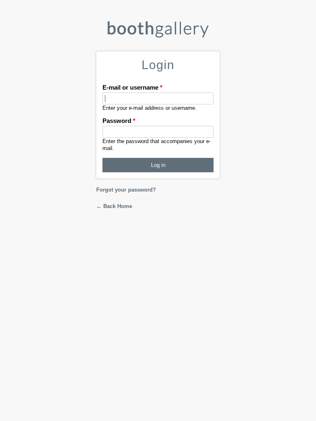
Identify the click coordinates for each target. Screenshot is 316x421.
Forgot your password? (126, 190)
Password (118, 120)
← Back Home (114, 206)
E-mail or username (132, 87)
